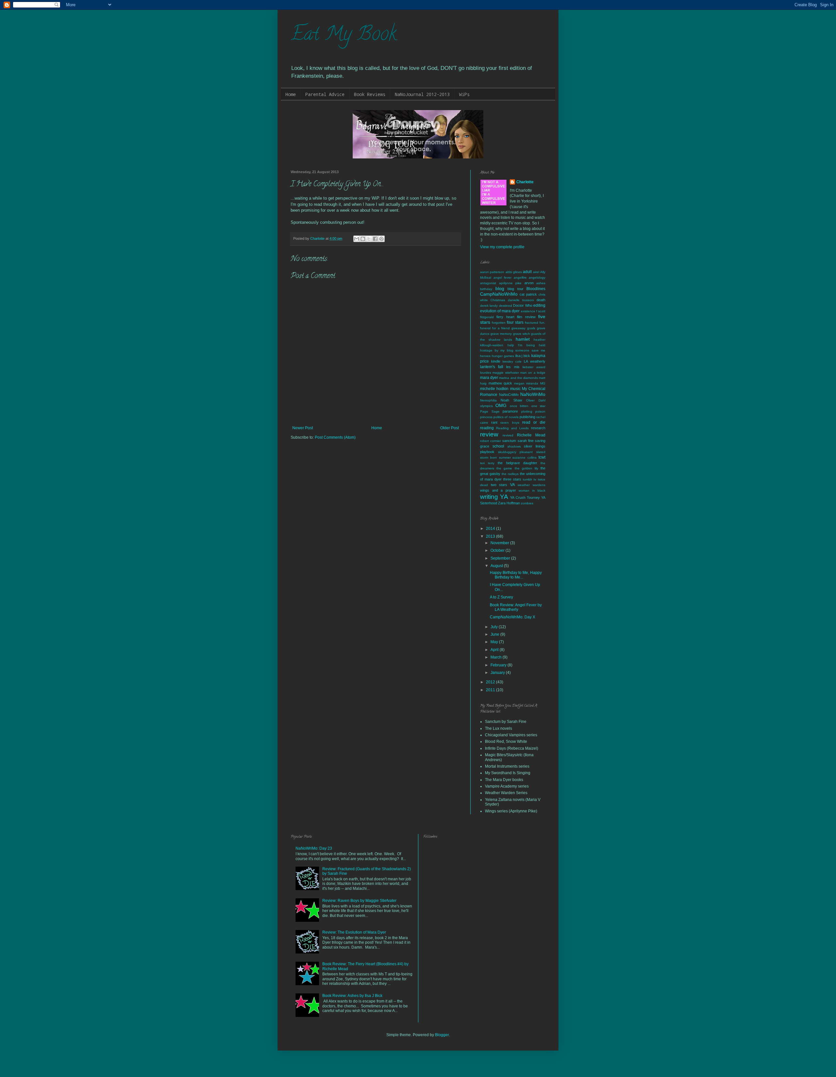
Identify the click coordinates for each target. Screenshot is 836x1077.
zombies (527, 503)
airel (536, 272)
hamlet (523, 339)
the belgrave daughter (517, 463)
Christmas (497, 300)
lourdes (485, 372)
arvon (529, 283)
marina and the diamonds (518, 378)
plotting (526, 411)
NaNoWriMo (532, 394)
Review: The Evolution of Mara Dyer (354, 932)
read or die (533, 422)
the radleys (510, 474)
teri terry (487, 463)
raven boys (509, 422)
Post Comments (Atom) (335, 437)
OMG (500, 405)
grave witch (521, 333)
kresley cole (512, 361)
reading (487, 428)
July (494, 627)
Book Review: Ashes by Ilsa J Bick (352, 995)
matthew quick (500, 383)
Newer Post (302, 428)
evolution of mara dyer (500, 311)
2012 (491, 682)
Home (290, 94)
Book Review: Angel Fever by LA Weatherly (516, 607)
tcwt (542, 457)
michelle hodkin (494, 388)
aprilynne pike (510, 283)
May (494, 642)
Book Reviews (369, 94)
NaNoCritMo (509, 395)
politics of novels (505, 417)
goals (531, 328)
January (498, 672)
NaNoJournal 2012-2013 (422, 94)
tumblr (527, 479)
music (515, 388)
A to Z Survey (501, 597)
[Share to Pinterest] (381, 239)
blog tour (515, 289)
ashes (540, 283)
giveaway (518, 328)
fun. (542, 322)
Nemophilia (488, 400)
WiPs (464, 94)
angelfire (520, 277)
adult (527, 271)
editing (539, 305)
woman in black (532, 490)
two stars (499, 485)
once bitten (519, 406)
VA (512, 484)
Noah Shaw (511, 400)
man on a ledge (532, 372)
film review (526, 317)
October (498, 550)
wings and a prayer (498, 490)
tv (535, 479)
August (497, 565)
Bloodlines (535, 288)
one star (538, 406)
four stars (515, 322)
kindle (495, 361)
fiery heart (505, 317)
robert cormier (490, 441)
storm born (488, 457)
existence (528, 311)
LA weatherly (534, 361)
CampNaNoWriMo (499, 294)
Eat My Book (343, 35)
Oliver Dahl (535, 400)
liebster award (533, 367)
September (500, 558)
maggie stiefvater (505, 372)
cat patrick (528, 294)
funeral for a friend (495, 328)
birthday (486, 289)
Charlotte (525, 182)
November (500, 543)
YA (504, 496)
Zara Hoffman (509, 503)
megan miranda (526, 383)
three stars (512, 479)
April (495, 649)
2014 (491, 528)
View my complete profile (502, 247)
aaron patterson (492, 272)
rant (494, 422)
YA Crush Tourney (524, 497)
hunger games (503, 356)
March (496, 657)
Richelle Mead (531, 435)
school (498, 446)
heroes (485, 356)
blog (499, 288)
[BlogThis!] (363, 239)
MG (542, 383)
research (538, 428)
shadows (514, 446)
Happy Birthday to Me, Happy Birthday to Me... (516, 574)
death (541, 300)
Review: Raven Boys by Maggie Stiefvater (359, 900)
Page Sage (490, 411)
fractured (531, 322)
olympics (486, 406)
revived (508, 435)
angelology (537, 277)
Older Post (449, 428)
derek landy (489, 305)
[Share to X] (369, 239)
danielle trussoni (521, 300)
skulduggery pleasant (515, 452)
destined (505, 305)
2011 (491, 690)
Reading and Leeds (512, 428)
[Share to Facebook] (375, 239)
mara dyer (489, 377)
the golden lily (526, 468)
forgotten (499, 322)
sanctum (509, 441)
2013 (491, 536)
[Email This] (356, 239)
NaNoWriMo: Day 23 (314, 848)
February (498, 665)
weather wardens (531, 485)
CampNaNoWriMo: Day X (512, 617)
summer (505, 457)
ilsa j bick (522, 356)
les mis (512, 367)
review (489, 434)
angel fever (502, 277)
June (495, 634)
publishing (527, 417)
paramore (510, 411)
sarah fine (526, 441)
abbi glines (514, 272)
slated (540, 452)
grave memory (501, 333)
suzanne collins (524, 457)
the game (504, 468)
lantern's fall (491, 367)
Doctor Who (522, 305)
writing (489, 496)
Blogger (442, 1035)
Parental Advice (325, 94)
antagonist (488, 283)
